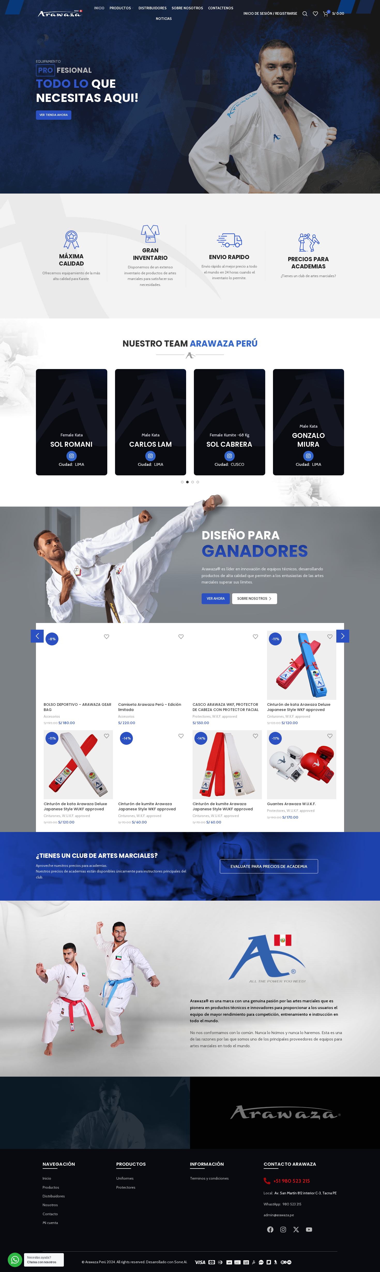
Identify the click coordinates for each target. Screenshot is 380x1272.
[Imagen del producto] (78, 665)
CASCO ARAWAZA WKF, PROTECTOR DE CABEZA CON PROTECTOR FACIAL (226, 707)
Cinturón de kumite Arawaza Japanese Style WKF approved (147, 806)
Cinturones (275, 716)
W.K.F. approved (224, 716)
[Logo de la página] (60, 13)
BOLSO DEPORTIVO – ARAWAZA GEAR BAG (77, 707)
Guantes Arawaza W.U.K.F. (291, 803)
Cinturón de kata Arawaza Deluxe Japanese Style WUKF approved (75, 806)
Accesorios (52, 716)
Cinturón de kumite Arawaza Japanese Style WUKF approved (223, 806)
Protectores (202, 716)
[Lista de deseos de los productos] (315, 14)
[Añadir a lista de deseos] (106, 636)
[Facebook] (270, 1229)
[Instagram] (283, 1229)
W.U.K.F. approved (76, 816)
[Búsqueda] (305, 14)
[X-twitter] (296, 1229)
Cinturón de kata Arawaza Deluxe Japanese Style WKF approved (298, 707)
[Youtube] (308, 1229)
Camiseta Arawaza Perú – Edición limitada (149, 707)
